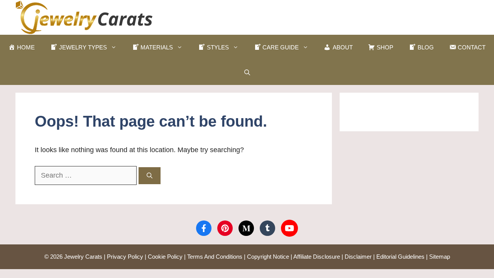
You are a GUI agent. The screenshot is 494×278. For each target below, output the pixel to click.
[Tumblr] (267, 228)
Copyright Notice (268, 256)
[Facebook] (203, 228)
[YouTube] (289, 228)
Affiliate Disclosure (316, 256)
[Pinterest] (225, 228)
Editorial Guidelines (400, 256)
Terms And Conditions (214, 256)
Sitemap (439, 256)
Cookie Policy (165, 256)
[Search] (150, 176)
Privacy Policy (125, 256)
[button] (247, 72)
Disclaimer (358, 256)
